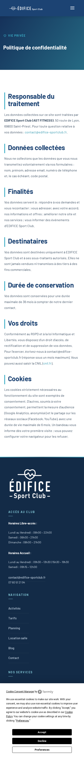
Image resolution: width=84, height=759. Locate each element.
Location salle (17, 638)
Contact (13, 658)
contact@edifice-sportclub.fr (46, 132)
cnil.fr (47, 363)
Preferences (42, 749)
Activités (14, 608)
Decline (42, 741)
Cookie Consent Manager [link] (20, 691)
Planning (14, 628)
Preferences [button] (22, 720)
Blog (11, 648)
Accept (42, 732)
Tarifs (12, 618)
